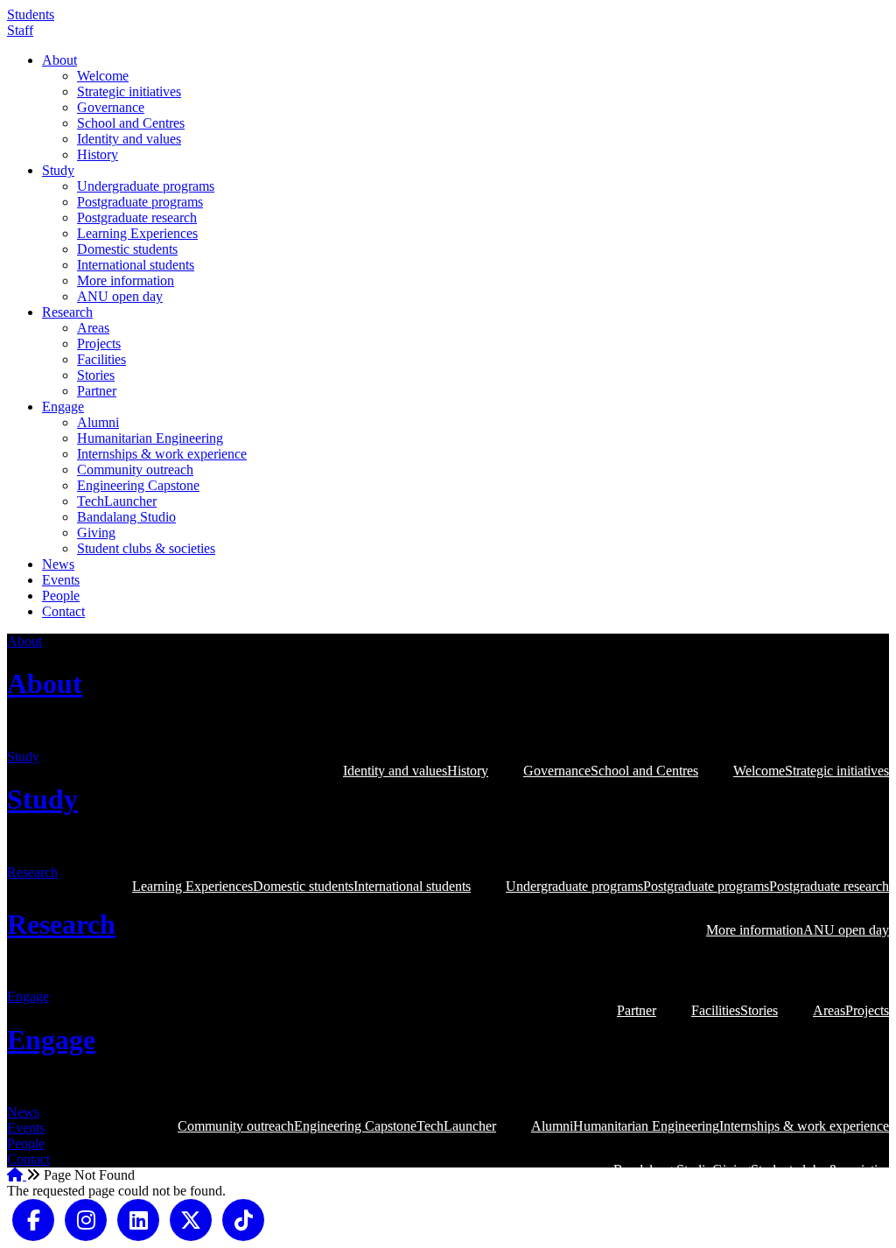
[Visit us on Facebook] (33, 1218)
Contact (63, 611)
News (58, 564)
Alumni (98, 422)
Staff (20, 30)
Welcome (103, 75)
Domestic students (127, 249)
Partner (96, 390)
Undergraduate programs (145, 186)
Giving (96, 532)
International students (135, 264)
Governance (110, 107)
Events (61, 579)
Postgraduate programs (140, 201)
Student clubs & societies (146, 548)
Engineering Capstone (138, 485)
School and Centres (131, 123)
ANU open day (120, 296)
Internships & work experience (162, 453)
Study (58, 170)
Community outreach (135, 469)
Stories (96, 375)
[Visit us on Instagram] (86, 1218)
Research (67, 312)
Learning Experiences (137, 233)
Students (30, 14)
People (61, 595)
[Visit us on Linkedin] (138, 1218)
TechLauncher (117, 501)
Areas (93, 327)
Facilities (101, 359)
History (97, 154)
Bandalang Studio (126, 516)
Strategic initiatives (129, 91)
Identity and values (129, 138)
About (59, 60)
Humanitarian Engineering (150, 438)
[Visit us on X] (190, 1218)
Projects (99, 343)
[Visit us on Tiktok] (243, 1218)
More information (125, 280)
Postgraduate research (137, 217)
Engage (63, 406)
